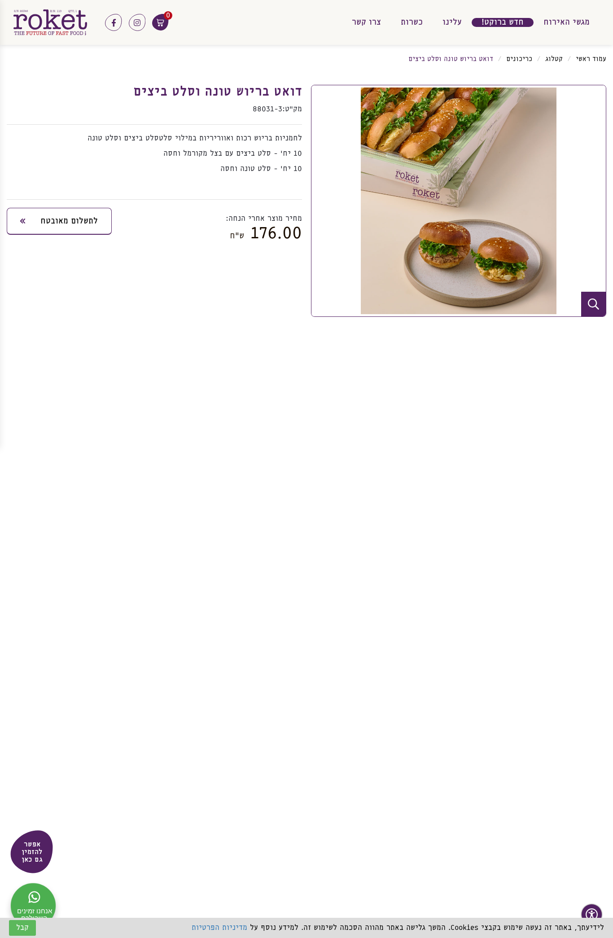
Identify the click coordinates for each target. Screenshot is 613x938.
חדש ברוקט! (503, 22)
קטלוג (554, 59)
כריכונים (519, 59)
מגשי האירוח (566, 22)
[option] (458, 200)
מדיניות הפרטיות (219, 928)
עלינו (452, 22)
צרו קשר (366, 22)
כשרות (412, 22)
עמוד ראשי (591, 59)
